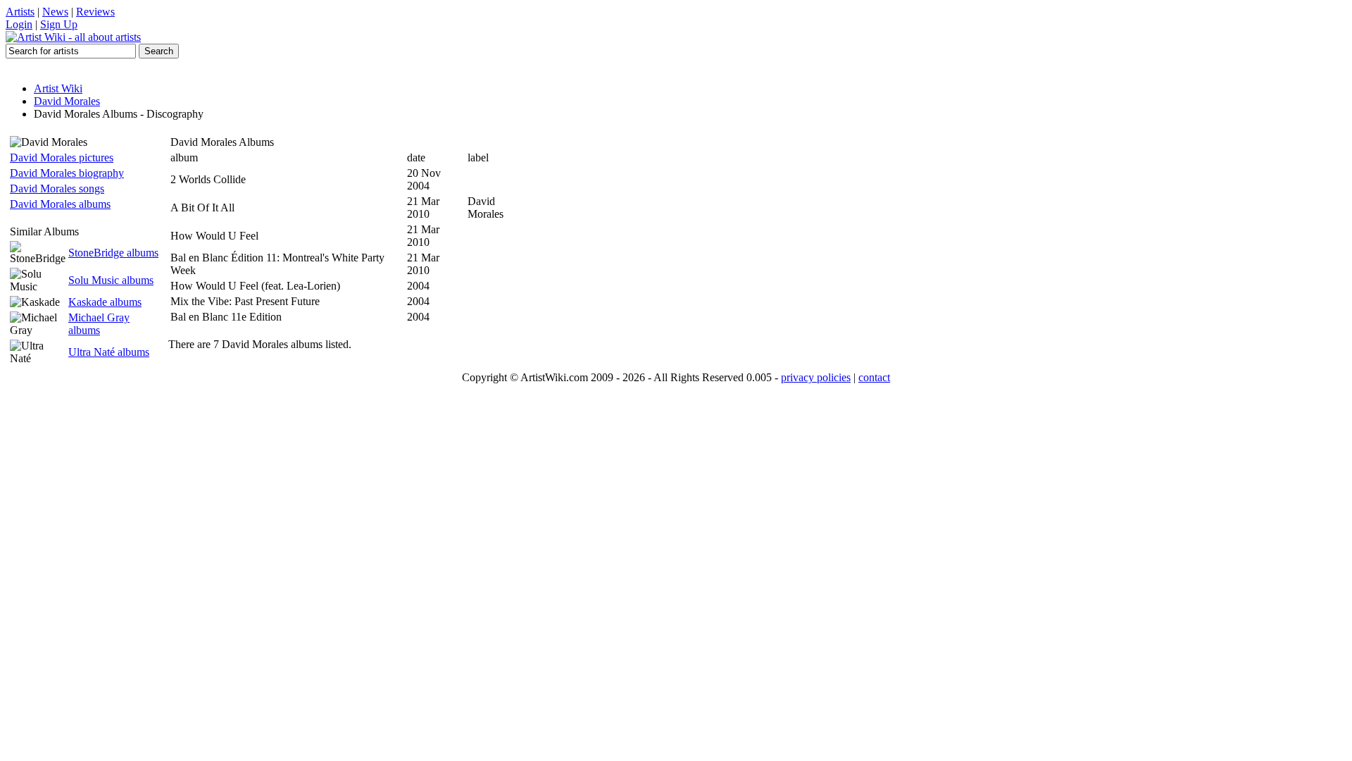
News (55, 12)
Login (19, 24)
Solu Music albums (111, 280)
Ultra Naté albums (108, 352)
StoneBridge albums (113, 253)
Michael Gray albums (99, 323)
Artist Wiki (58, 88)
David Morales (67, 101)
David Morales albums (60, 204)
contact (874, 377)
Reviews (95, 12)
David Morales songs (57, 188)
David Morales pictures (61, 157)
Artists (20, 12)
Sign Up (58, 24)
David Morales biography (67, 173)
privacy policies (816, 377)
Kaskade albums (105, 302)
